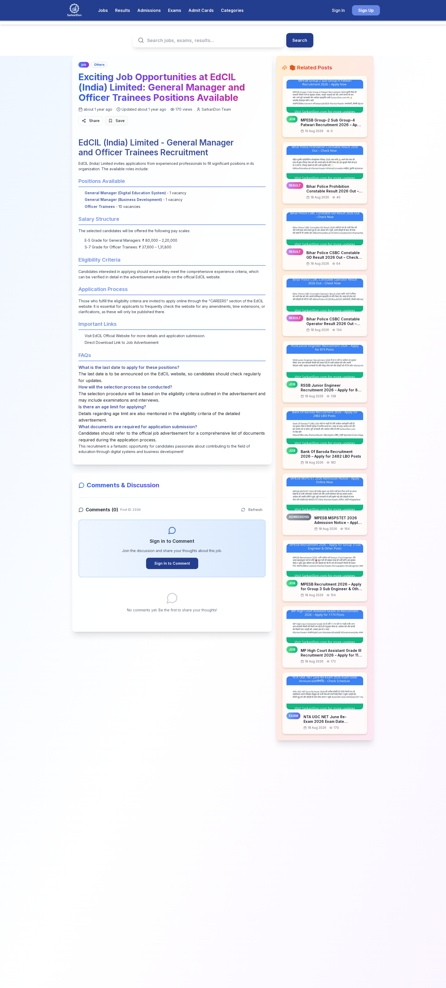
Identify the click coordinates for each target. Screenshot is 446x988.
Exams (174, 10)
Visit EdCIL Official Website (107, 336)
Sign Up (366, 10)
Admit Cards (201, 10)
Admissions (149, 10)
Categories (232, 10)
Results (122, 10)
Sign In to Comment (172, 563)
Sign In (338, 10)
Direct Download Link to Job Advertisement (121, 342)
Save (120, 120)
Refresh (255, 509)
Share (94, 120)
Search (299, 40)
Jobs (103, 10)
